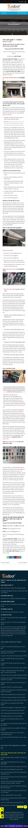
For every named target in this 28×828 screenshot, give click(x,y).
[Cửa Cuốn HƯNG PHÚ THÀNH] (14, 7)
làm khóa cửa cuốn (12, 441)
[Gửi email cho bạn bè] (15, 557)
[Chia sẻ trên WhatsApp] (8, 557)
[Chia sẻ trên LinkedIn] (20, 557)
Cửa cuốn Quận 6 (5, 562)
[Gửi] (25, 1)
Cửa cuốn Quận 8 (22, 562)
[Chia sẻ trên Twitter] (13, 557)
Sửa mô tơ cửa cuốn (9, 289)
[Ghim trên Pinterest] (18, 557)
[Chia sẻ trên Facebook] (10, 557)
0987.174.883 (23, 13)
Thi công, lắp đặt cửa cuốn (11, 77)
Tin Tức (14, 22)
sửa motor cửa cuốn (12, 269)
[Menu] (25, 807)
